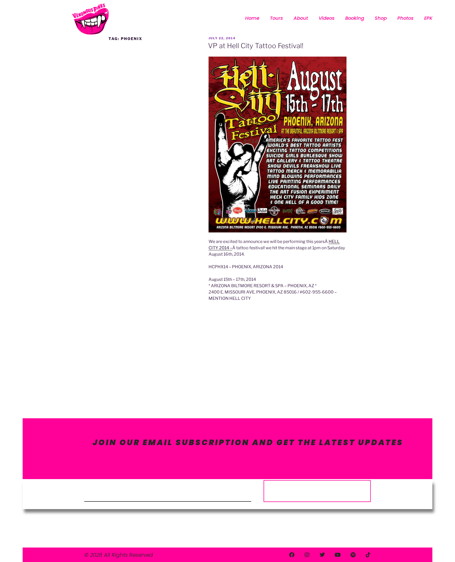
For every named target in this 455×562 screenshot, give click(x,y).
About (301, 18)
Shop (381, 18)
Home (252, 18)
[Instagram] (307, 555)
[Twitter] (322, 555)
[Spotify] (352, 555)
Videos (327, 18)
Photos (405, 18)
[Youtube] (337, 555)
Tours (276, 18)
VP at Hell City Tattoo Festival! (255, 46)
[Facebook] (291, 555)
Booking (354, 18)
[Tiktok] (368, 555)
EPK (428, 18)
